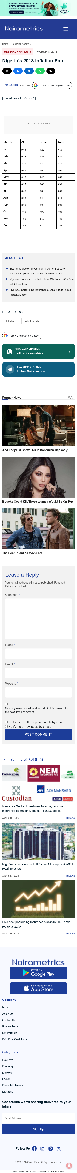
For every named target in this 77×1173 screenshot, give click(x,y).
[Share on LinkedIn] (29, 71)
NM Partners (9, 1033)
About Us (7, 1014)
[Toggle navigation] (65, 29)
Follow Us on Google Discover (54, 85)
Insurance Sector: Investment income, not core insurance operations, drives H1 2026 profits (32, 808)
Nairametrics (11, 84)
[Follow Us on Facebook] (34, 1148)
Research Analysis (21, 43)
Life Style (7, 1091)
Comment (12, 594)
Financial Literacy (12, 1085)
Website (11, 683)
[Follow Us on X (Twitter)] (58, 1148)
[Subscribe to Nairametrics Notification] (69, 1166)
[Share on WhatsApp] (40, 71)
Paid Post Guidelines (14, 1039)
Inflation (10, 321)
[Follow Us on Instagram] (50, 1148)
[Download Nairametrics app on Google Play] (38, 973)
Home (5, 43)
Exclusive (7, 1060)
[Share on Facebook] (18, 71)
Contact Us (8, 1020)
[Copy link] (50, 71)
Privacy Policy (10, 1026)
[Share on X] (7, 71)
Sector (6, 1079)
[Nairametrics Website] (24, 28)
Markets (7, 1072)
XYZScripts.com (56, 1171)
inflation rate (32, 321)
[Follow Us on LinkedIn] (42, 1148)
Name (10, 644)
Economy (7, 1066)
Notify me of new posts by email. (29, 726)
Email (10, 664)
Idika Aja (70, 817)
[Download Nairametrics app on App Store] (38, 988)
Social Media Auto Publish (24, 1171)
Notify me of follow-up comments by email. (36, 722)
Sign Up (38, 1129)
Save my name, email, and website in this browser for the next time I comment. (36, 710)
